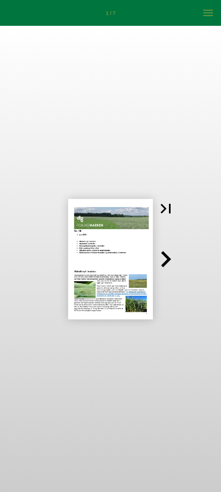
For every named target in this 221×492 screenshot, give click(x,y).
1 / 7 (111, 13)
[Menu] (208, 13)
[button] (166, 208)
